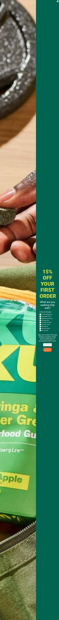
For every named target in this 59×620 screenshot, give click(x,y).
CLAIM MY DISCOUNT (47, 349)
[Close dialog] (57, 1)
